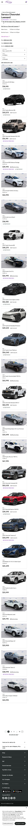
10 (19, 731)
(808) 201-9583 (8, 43)
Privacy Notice (18, 811)
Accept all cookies (20, 823)
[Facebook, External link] (6, 798)
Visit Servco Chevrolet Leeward (9, 26)
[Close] (26, 807)
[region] (14, 817)
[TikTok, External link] (3, 798)
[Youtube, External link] (9, 798)
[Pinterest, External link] (14, 798)
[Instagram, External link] (11, 798)
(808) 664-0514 (8, 40)
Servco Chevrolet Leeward (9, 12)
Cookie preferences (8, 823)
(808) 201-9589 (9, 46)
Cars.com (13, 814)
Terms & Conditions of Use (7, 803)
